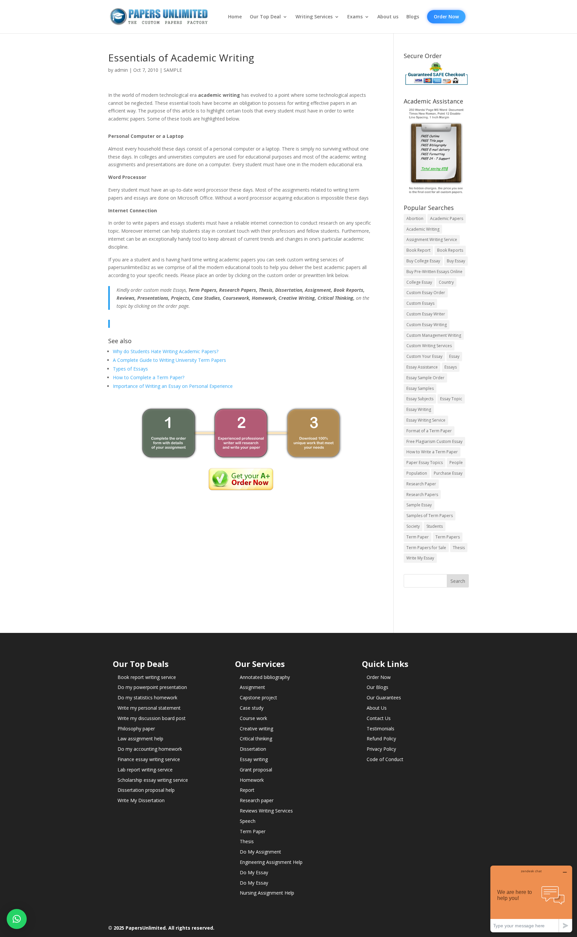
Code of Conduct (385, 759)
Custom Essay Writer (425, 314)
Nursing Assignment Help (267, 893)
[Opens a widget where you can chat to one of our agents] (531, 899)
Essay (454, 356)
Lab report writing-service (145, 769)
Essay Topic (451, 399)
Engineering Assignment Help (271, 862)
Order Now (446, 16)
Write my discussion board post (152, 718)
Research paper (256, 800)
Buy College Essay (423, 261)
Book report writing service (147, 677)
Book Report (418, 250)
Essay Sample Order (425, 378)
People (456, 462)
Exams (355, 16)
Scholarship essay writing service (153, 780)
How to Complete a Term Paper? (148, 377)
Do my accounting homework (150, 749)
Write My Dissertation (141, 800)
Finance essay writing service (149, 759)
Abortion (414, 218)
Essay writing (254, 759)
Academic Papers (446, 218)
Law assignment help (140, 738)
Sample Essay (419, 505)
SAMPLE (173, 70)
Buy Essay (456, 261)
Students (434, 526)
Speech (247, 821)
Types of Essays (130, 369)
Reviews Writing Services (266, 810)
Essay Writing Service (425, 420)
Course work (253, 718)
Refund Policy (381, 738)
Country (446, 282)
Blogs (412, 16)
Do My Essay (254, 872)
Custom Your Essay (424, 356)
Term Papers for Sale (426, 547)
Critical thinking (256, 738)
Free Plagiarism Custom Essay (434, 441)
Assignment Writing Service (431, 239)
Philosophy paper (136, 728)
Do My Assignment (260, 852)
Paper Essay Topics (424, 462)
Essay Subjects (419, 399)
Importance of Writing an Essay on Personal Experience (173, 386)
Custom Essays (420, 303)
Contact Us (379, 718)
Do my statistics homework (147, 697)
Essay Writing (418, 409)
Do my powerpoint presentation (152, 687)
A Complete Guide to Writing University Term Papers (169, 360)
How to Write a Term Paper (432, 452)
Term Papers (447, 537)
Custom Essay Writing (426, 324)
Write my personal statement (149, 708)
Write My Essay (420, 558)
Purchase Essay (448, 473)
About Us (377, 708)
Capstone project (258, 697)
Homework (252, 780)
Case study (251, 708)
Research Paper (421, 484)
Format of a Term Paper (429, 431)
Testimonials (380, 728)
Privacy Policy (381, 749)
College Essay (419, 282)
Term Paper (417, 537)
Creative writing (256, 728)
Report (247, 790)
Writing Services (314, 16)
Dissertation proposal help (146, 790)
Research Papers (422, 494)
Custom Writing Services (429, 345)
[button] (17, 919)
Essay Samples (420, 388)
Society (413, 526)
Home (235, 16)
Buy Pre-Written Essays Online (434, 271)
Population (416, 473)
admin (121, 70)
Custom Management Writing (433, 335)
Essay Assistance (422, 367)
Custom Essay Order (425, 292)
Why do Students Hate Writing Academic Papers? (165, 351)
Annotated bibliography (265, 677)
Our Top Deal (265, 16)
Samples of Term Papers (429, 515)
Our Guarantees (384, 697)
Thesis (459, 547)
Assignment (252, 687)
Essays (450, 367)
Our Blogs (377, 687)
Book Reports (450, 250)
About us (387, 16)
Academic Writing (422, 229)
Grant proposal (256, 769)
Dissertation (253, 749)
